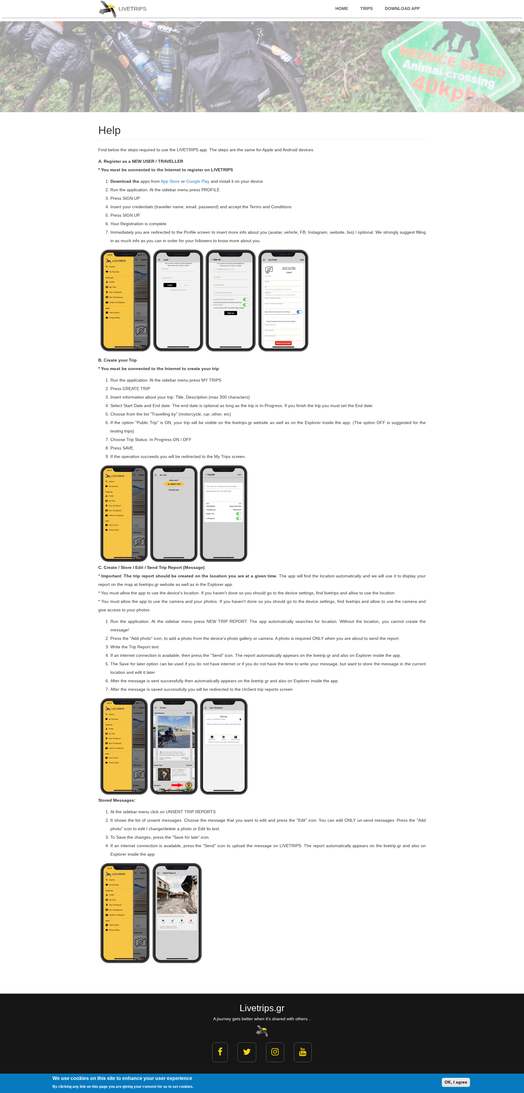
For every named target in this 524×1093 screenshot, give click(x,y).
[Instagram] (275, 1052)
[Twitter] (246, 1052)
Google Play (198, 181)
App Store (170, 181)
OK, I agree (456, 1082)
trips (366, 8)
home (341, 8)
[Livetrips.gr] (262, 1030)
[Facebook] (220, 1052)
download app (402, 8)
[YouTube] (303, 1052)
